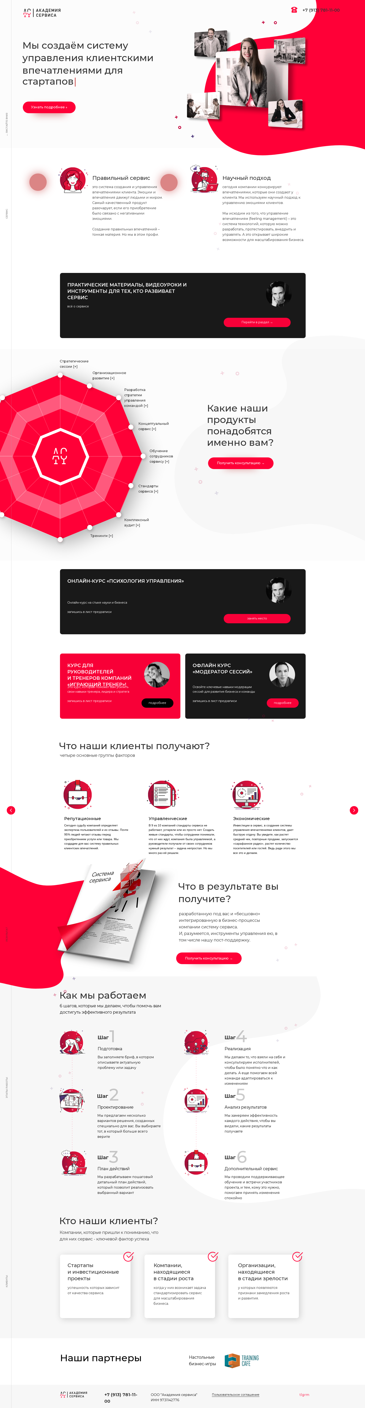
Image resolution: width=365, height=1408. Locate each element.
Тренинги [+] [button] (101, 536)
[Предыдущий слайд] (11, 810)
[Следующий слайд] (354, 810)
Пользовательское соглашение (235, 1395)
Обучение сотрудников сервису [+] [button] (161, 456)
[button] (241, 463)
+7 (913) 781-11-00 (321, 10)
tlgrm (304, 1395)
